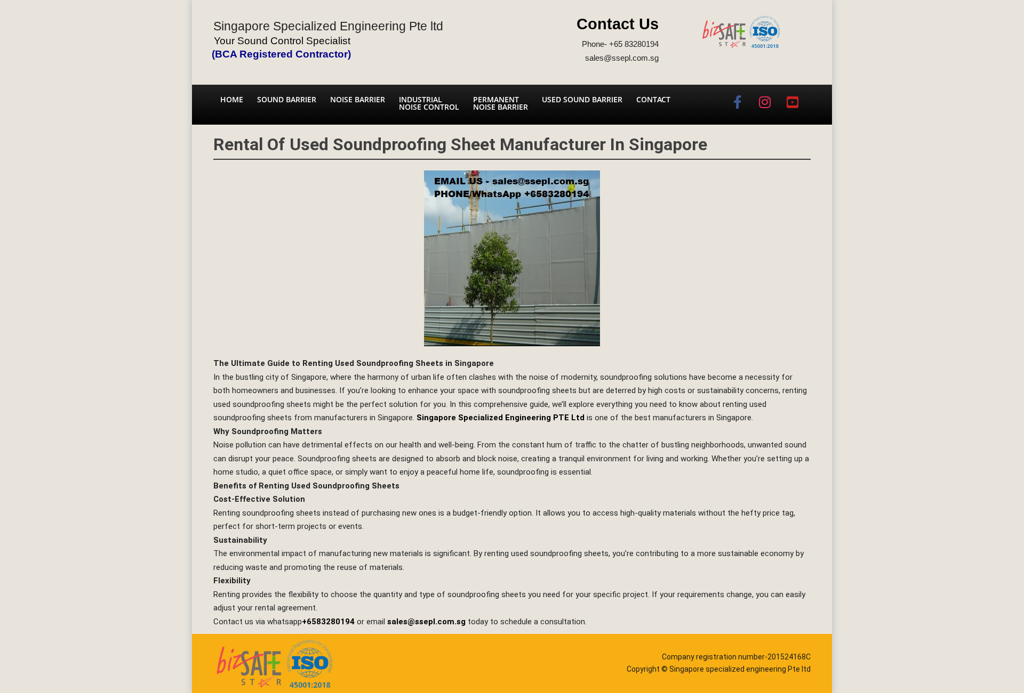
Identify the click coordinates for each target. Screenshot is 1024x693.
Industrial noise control (429, 103)
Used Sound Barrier (582, 99)
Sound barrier (286, 99)
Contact (653, 99)
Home (231, 99)
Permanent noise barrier (500, 103)
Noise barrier (357, 99)
